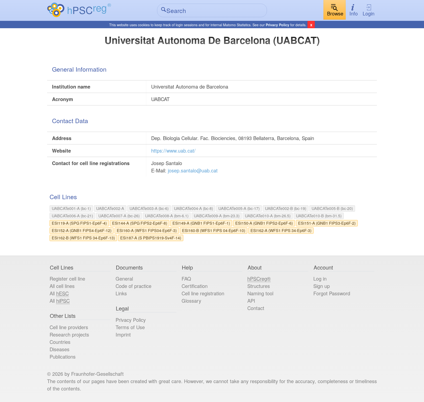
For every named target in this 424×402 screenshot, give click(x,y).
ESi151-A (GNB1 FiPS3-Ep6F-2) (327, 223)
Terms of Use (130, 327)
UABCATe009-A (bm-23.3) (216, 216)
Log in (320, 278)
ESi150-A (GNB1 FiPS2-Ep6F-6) (264, 223)
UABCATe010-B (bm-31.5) (319, 216)
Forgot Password (331, 293)
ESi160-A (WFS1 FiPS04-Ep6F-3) (147, 230)
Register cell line (67, 278)
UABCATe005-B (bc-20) (332, 208)
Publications (63, 356)
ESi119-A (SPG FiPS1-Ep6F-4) (79, 223)
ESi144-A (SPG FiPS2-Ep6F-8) (139, 223)
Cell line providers (69, 327)
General (124, 278)
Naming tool (260, 293)
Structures (258, 285)
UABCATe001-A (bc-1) (71, 208)
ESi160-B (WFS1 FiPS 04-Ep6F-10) (213, 230)
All (59, 293)
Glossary (191, 300)
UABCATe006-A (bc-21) (72, 216)
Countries (60, 341)
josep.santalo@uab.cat (193, 170)
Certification (195, 285)
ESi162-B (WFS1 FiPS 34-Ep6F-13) (83, 238)
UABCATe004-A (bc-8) (193, 208)
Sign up (321, 285)
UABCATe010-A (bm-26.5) (268, 216)
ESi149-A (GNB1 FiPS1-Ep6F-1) (201, 223)
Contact (255, 307)
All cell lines (62, 285)
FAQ (186, 278)
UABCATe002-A (110, 208)
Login (368, 13)
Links (121, 293)
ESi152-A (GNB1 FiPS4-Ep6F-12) (81, 230)
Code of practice (133, 285)
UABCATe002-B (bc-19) (285, 208)
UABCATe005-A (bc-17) (239, 208)
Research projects (69, 334)
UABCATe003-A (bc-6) (149, 208)
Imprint (123, 334)
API (251, 300)
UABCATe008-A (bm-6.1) (166, 216)
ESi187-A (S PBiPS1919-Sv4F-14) (150, 238)
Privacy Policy (277, 24)
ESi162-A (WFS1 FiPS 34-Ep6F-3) (281, 230)
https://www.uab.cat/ (173, 150)
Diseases (59, 349)
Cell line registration (203, 293)
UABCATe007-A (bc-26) (119, 216)
